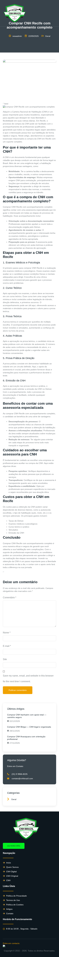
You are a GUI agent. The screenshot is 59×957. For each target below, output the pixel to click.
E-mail (7, 646)
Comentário (9, 597)
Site (5, 659)
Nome (6, 632)
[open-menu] (54, 13)
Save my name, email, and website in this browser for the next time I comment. (28, 678)
